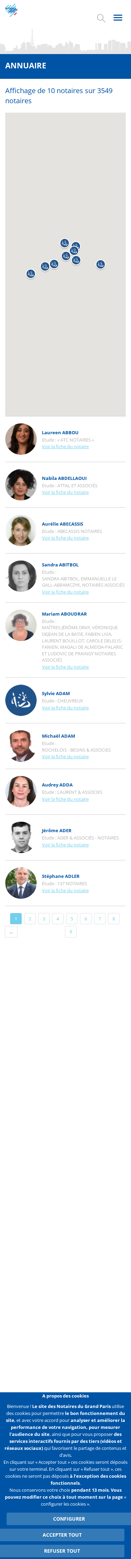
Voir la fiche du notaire (65, 446)
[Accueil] (17, 10)
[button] (30, 274)
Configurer (69, 1518)
